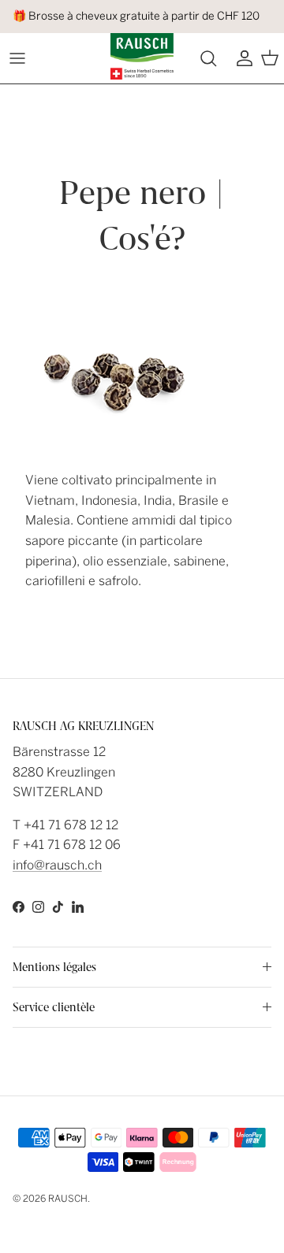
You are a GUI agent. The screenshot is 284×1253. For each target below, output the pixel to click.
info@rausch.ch (57, 865)
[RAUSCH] (142, 56)
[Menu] (17, 58)
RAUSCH (68, 1198)
